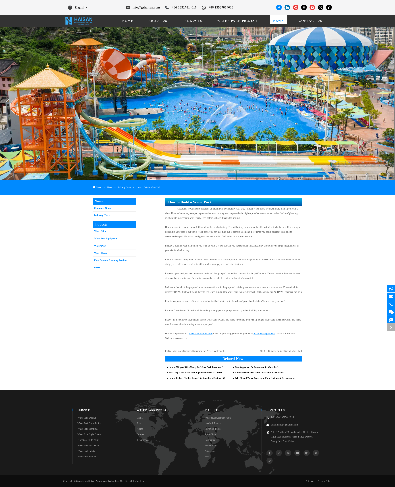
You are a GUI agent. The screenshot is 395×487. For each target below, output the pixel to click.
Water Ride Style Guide (89, 434)
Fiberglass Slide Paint (87, 440)
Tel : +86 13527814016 (282, 417)
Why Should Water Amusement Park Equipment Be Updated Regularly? (265, 378)
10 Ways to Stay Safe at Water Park (285, 351)
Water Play (100, 246)
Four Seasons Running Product (110, 260)
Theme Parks (211, 445)
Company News (102, 208)
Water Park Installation (88, 445)
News (109, 187)
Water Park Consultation (89, 423)
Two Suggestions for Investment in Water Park (257, 367)
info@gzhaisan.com (146, 7)
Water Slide (100, 231)
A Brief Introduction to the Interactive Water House (259, 373)
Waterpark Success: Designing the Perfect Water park (199, 351)
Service (83, 410)
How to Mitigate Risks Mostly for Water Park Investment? (196, 367)
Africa (140, 428)
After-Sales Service (86, 456)
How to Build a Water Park (148, 187)
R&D (97, 267)
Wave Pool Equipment (106, 238)
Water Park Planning (87, 428)
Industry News (124, 187)
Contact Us (275, 410)
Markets (212, 410)
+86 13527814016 (184, 7)
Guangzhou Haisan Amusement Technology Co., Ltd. (102, 481)
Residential (210, 440)
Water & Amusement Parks (218, 417)
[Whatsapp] (391, 288)
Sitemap (310, 481)
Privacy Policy (325, 481)
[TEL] (391, 304)
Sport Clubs (210, 434)
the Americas (143, 440)
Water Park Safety (86, 451)
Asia (139, 423)
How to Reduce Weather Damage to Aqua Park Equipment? (197, 378)
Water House (101, 253)
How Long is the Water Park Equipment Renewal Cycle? (195, 373)
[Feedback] (391, 319)
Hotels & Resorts (213, 423)
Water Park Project (153, 410)
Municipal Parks (212, 428)
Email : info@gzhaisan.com (284, 424)
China (140, 417)
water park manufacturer (200, 333)
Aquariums (210, 451)
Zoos (207, 456)
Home (98, 187)
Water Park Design (86, 417)
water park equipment (264, 333)
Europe (140, 434)
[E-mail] (391, 296)
